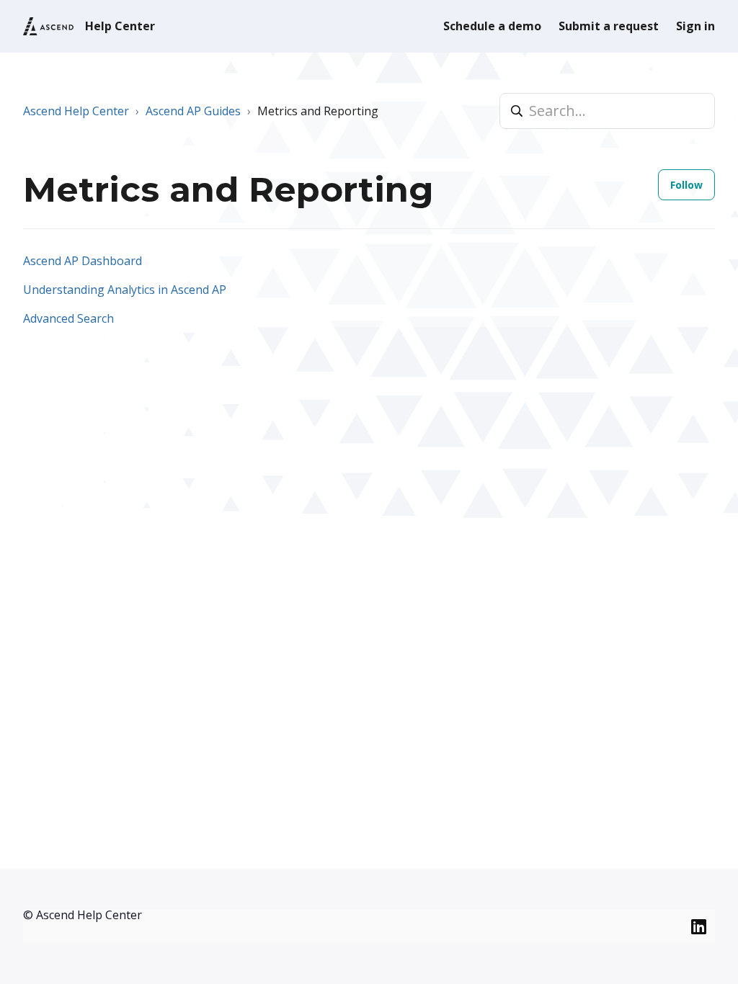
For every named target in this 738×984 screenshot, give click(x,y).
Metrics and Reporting (317, 111)
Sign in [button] (695, 26)
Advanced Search (68, 318)
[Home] (48, 26)
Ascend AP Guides (193, 111)
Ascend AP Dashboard (82, 261)
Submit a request (609, 26)
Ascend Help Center (76, 111)
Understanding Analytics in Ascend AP (124, 290)
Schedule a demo (492, 26)
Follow (686, 185)
